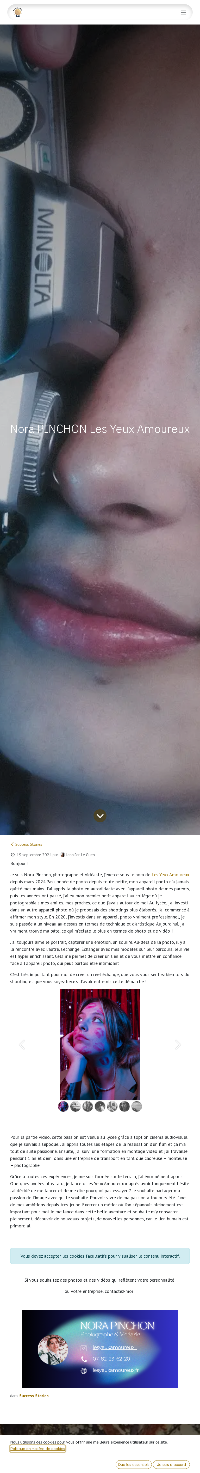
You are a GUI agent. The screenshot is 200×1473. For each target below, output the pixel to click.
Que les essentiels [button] (133, 1464)
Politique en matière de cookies (37, 1448)
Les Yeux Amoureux (170, 875)
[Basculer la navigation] (183, 12)
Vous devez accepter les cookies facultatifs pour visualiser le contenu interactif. (100, 1256)
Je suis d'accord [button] (171, 1464)
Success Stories (28, 844)
